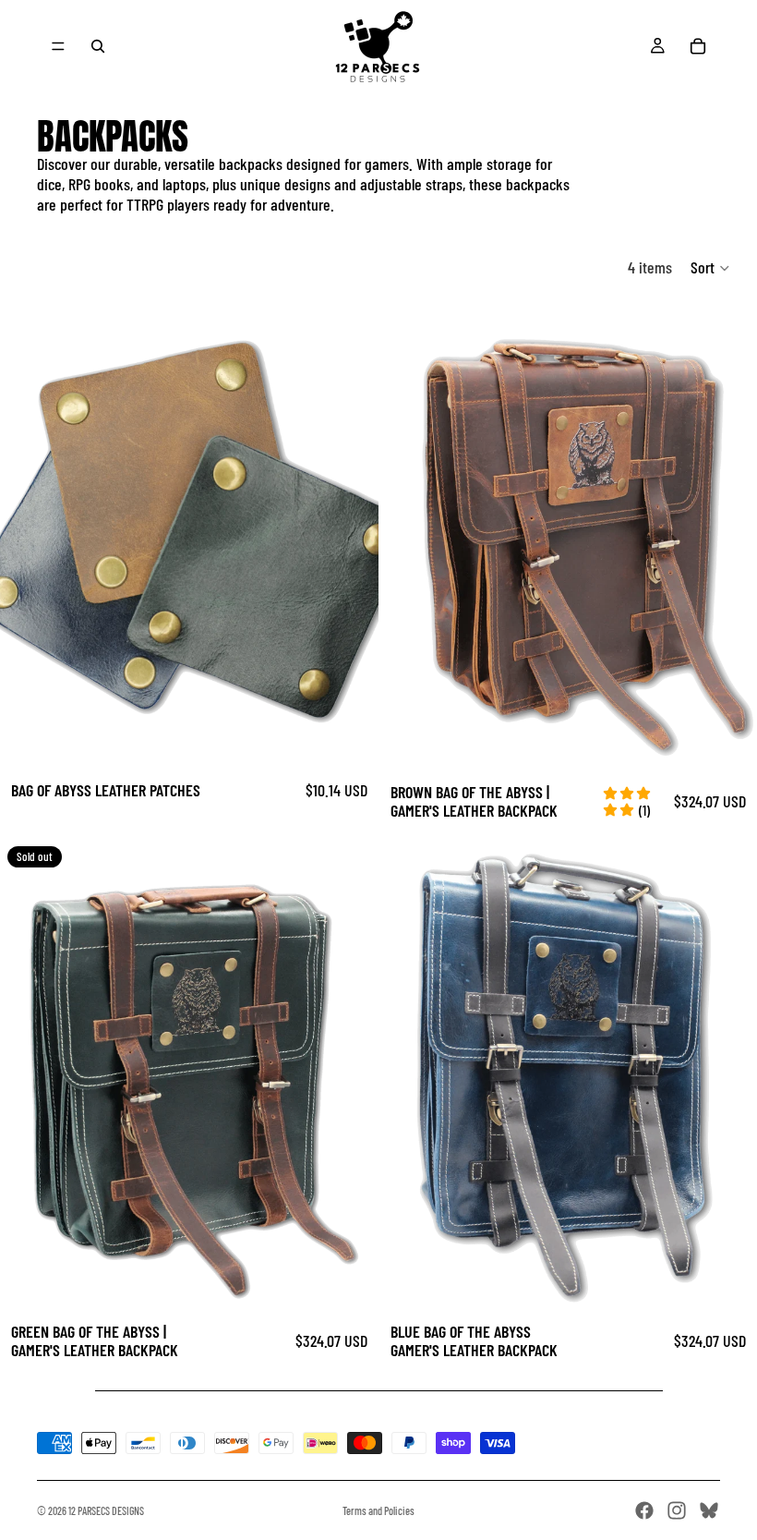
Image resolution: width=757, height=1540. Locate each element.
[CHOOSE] (349, 741)
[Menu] (58, 46)
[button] (711, 268)
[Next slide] (350, 532)
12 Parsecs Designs (106, 1510)
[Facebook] (644, 1510)
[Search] (98, 46)
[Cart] (698, 46)
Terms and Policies (378, 1510)
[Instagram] (677, 1510)
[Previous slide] (27, 532)
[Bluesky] (709, 1510)
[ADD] (728, 741)
